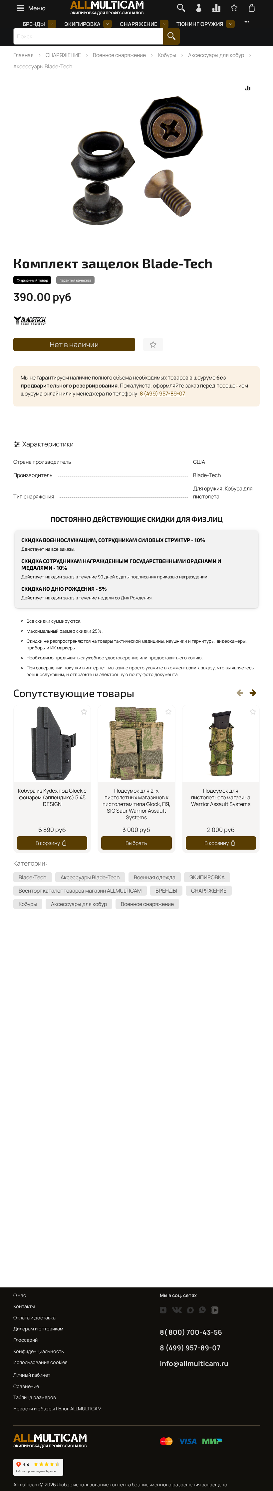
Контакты (24, 1306)
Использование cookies (40, 1362)
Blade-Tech (33, 877)
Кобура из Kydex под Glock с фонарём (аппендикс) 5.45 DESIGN (52, 797)
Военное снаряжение (119, 55)
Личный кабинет (31, 1375)
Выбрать (136, 843)
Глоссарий (25, 1340)
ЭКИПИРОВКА (82, 24)
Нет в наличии (74, 345)
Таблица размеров (34, 1397)
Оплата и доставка (34, 1317)
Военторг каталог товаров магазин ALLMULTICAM (80, 890)
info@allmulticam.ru (194, 1363)
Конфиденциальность (38, 1351)
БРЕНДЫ (34, 24)
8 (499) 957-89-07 (162, 393)
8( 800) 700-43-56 (191, 1332)
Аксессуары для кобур (216, 55)
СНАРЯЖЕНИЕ (138, 24)
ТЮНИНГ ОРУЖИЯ (199, 24)
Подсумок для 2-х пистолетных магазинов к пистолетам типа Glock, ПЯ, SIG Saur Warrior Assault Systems (136, 804)
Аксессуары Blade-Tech (43, 66)
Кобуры (167, 55)
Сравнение (26, 1386)
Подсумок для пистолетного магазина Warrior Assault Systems (220, 797)
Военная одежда (154, 877)
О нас (19, 1295)
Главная (23, 55)
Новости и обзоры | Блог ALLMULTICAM (57, 1408)
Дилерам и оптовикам (38, 1328)
